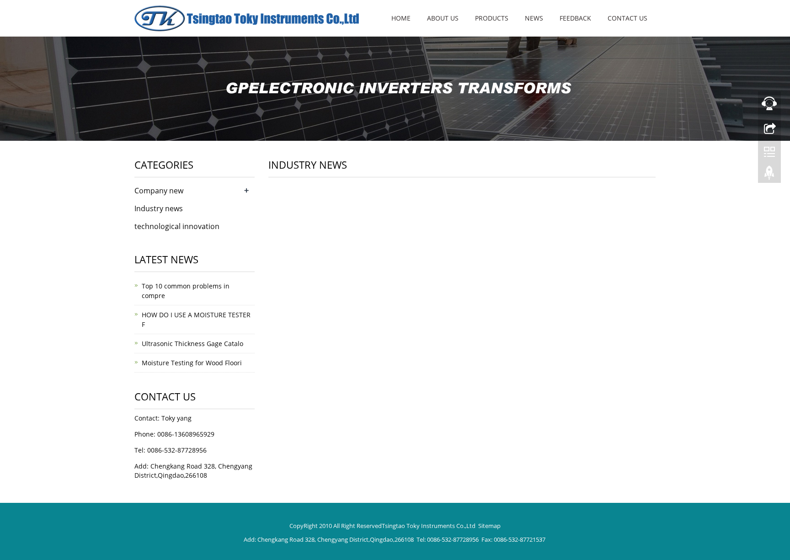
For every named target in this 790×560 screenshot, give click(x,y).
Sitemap (489, 526)
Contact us (627, 18)
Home (401, 18)
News (534, 18)
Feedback (575, 18)
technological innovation (176, 226)
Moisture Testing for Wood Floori (192, 362)
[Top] (769, 175)
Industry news (158, 208)
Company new (158, 191)
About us (443, 18)
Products (491, 18)
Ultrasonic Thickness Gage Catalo (192, 343)
